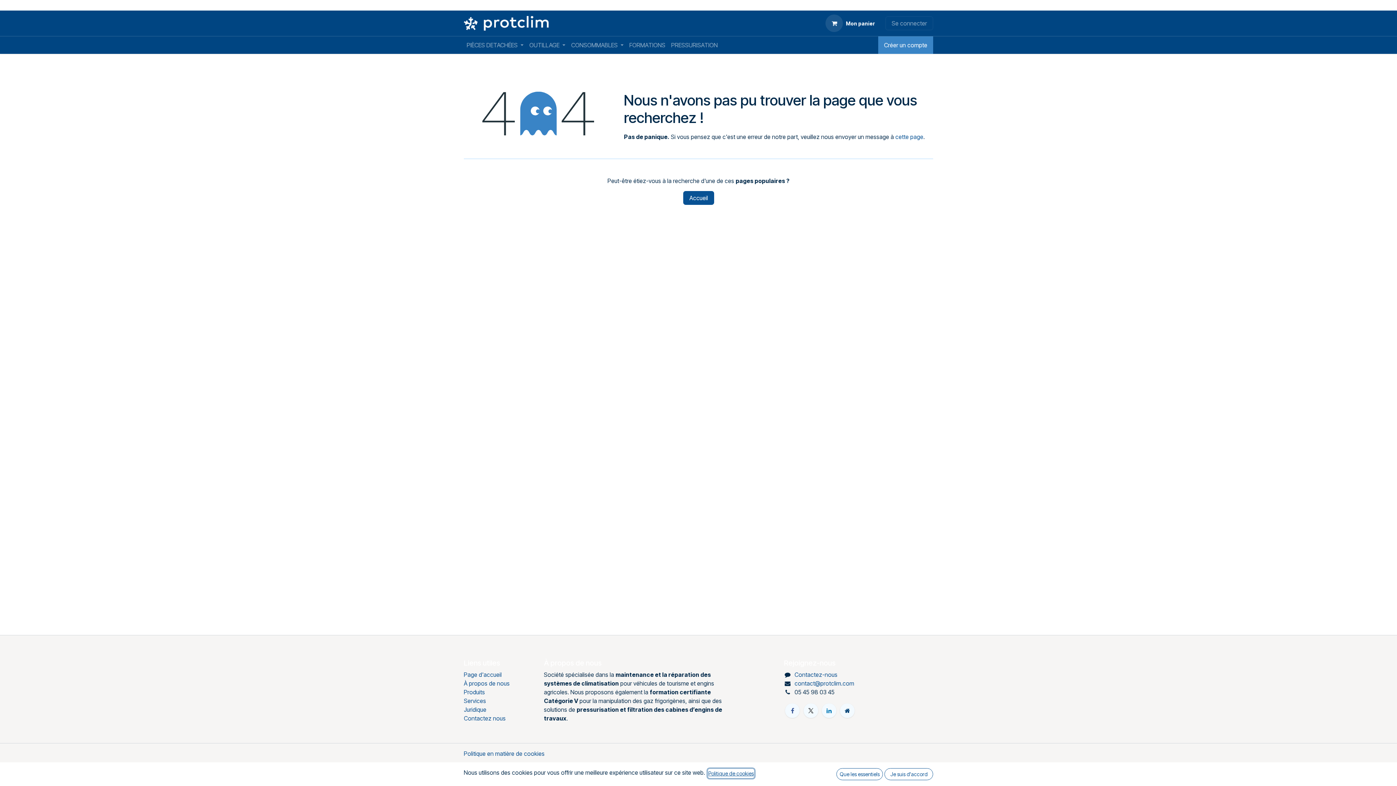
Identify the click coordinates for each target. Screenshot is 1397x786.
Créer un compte (905, 45)
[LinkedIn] (829, 710)
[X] (811, 710)
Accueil (698, 198)
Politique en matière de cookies (504, 753)
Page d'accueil (483, 674)
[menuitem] (495, 45)
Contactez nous (485, 718)
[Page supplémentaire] (847, 710)
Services (475, 700)
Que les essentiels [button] (860, 774)
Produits (474, 692)
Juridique (475, 709)
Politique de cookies (731, 773)
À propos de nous (487, 683)
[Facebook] (792, 710)
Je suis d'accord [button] (909, 774)
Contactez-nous (816, 674)
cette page (909, 136)
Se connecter (909, 23)
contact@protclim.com (824, 683)
